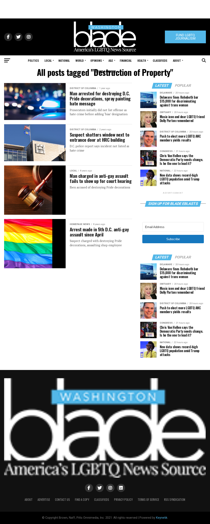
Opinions (96, 60)
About (177, 60)
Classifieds (160, 60)
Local (48, 60)
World (79, 60)
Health (141, 60)
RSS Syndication (174, 499)
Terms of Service (148, 499)
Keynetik (161, 517)
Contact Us (62, 499)
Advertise (44, 499)
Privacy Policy (123, 499)
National (64, 60)
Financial (126, 60)
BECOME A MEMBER (105, 71)
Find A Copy (82, 499)
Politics (33, 60)
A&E (110, 60)
